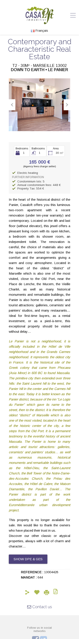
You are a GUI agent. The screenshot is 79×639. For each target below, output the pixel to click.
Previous (12, 104)
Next (67, 104)
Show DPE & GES (28, 559)
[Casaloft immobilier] (39, 22)
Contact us (41, 606)
